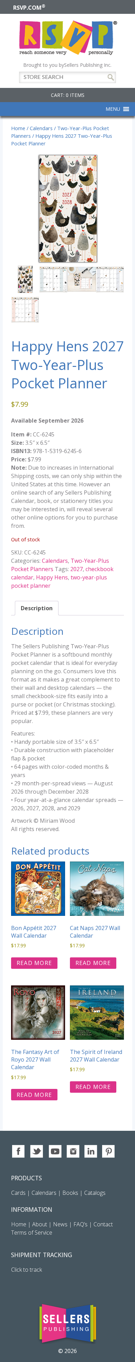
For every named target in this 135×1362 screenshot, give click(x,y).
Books (70, 1193)
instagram (73, 1151)
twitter (37, 1151)
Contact (103, 1224)
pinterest (109, 1151)
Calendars (41, 128)
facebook (19, 1151)
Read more (34, 963)
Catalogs (95, 1193)
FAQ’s (80, 1224)
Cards (18, 1193)
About (39, 1224)
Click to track (26, 1269)
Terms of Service (31, 1232)
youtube (55, 1151)
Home (18, 128)
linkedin (91, 1151)
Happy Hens (52, 577)
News (60, 1224)
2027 (76, 569)
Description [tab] (37, 608)
